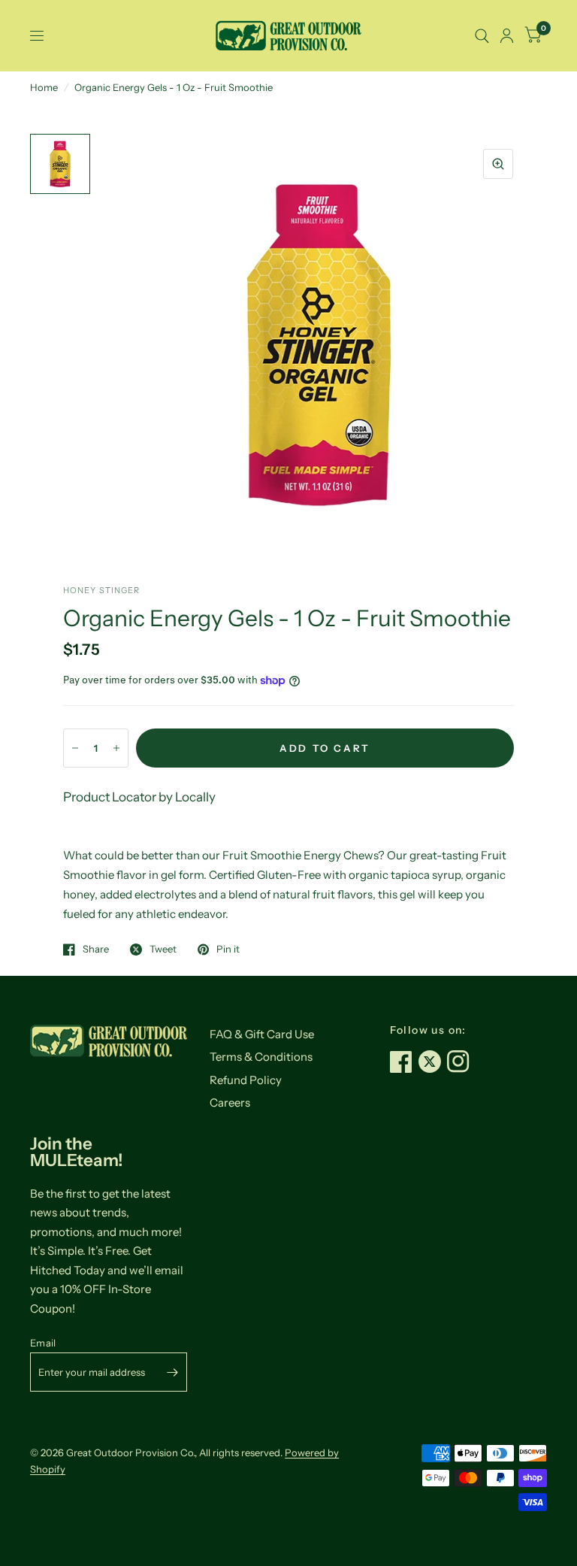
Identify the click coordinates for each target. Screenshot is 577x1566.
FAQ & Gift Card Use (262, 1034)
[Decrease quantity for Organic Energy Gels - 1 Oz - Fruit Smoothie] (75, 748)
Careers (230, 1102)
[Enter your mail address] (172, 1372)
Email (43, 1343)
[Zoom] (498, 164)
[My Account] (506, 35)
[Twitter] (432, 1061)
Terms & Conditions (261, 1057)
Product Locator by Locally (139, 796)
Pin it (228, 950)
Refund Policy (246, 1080)
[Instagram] (461, 1061)
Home (44, 87)
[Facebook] (404, 1061)
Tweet (163, 950)
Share (96, 950)
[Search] (482, 35)
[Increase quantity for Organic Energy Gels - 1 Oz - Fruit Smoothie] (116, 748)
